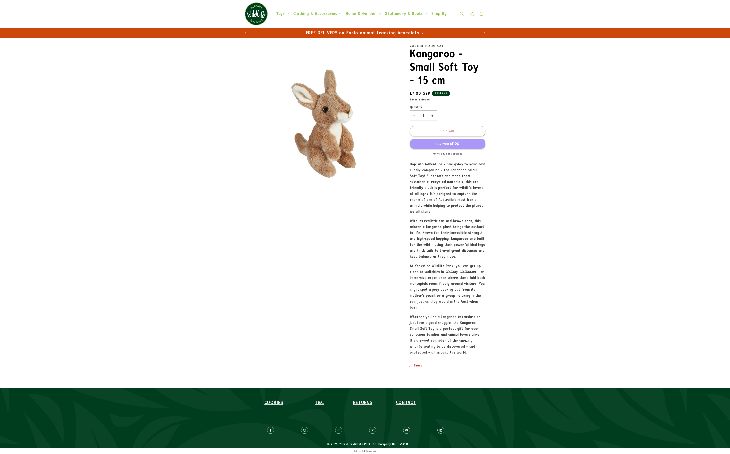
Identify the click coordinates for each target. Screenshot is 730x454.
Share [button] (418, 365)
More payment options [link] (447, 153)
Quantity (416, 107)
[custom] (270, 430)
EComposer (370, 451)
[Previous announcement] (245, 33)
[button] (282, 14)
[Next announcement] (484, 33)
